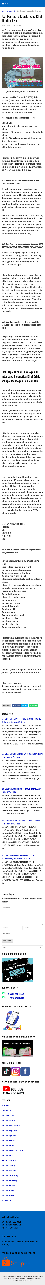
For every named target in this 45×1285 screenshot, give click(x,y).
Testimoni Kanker (8, 1145)
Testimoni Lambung (8, 1165)
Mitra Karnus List (8, 1115)
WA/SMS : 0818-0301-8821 (11, 1221)
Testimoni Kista (7, 1155)
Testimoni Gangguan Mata (11, 1125)
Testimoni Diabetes (8, 1120)
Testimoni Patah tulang (10, 1175)
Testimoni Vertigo (8, 1195)
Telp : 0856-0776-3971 (10, 1227)
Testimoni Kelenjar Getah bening (13, 1150)
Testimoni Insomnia (8, 1140)
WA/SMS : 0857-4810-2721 (11, 1224)
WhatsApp (34, 705)
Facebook (17, 705)
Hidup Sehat (6, 1105)
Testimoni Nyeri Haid (9, 1170)
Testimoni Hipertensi (9, 1135)
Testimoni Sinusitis (8, 1185)
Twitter (25, 705)
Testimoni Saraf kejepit (10, 1180)
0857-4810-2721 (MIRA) (14, 997)
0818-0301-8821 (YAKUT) (15, 993)
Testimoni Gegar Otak (9, 1130)
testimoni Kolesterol (9, 1160)
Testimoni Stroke (8, 1190)
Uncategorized (11, 11)
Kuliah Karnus (6, 1110)
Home (3, 11)
